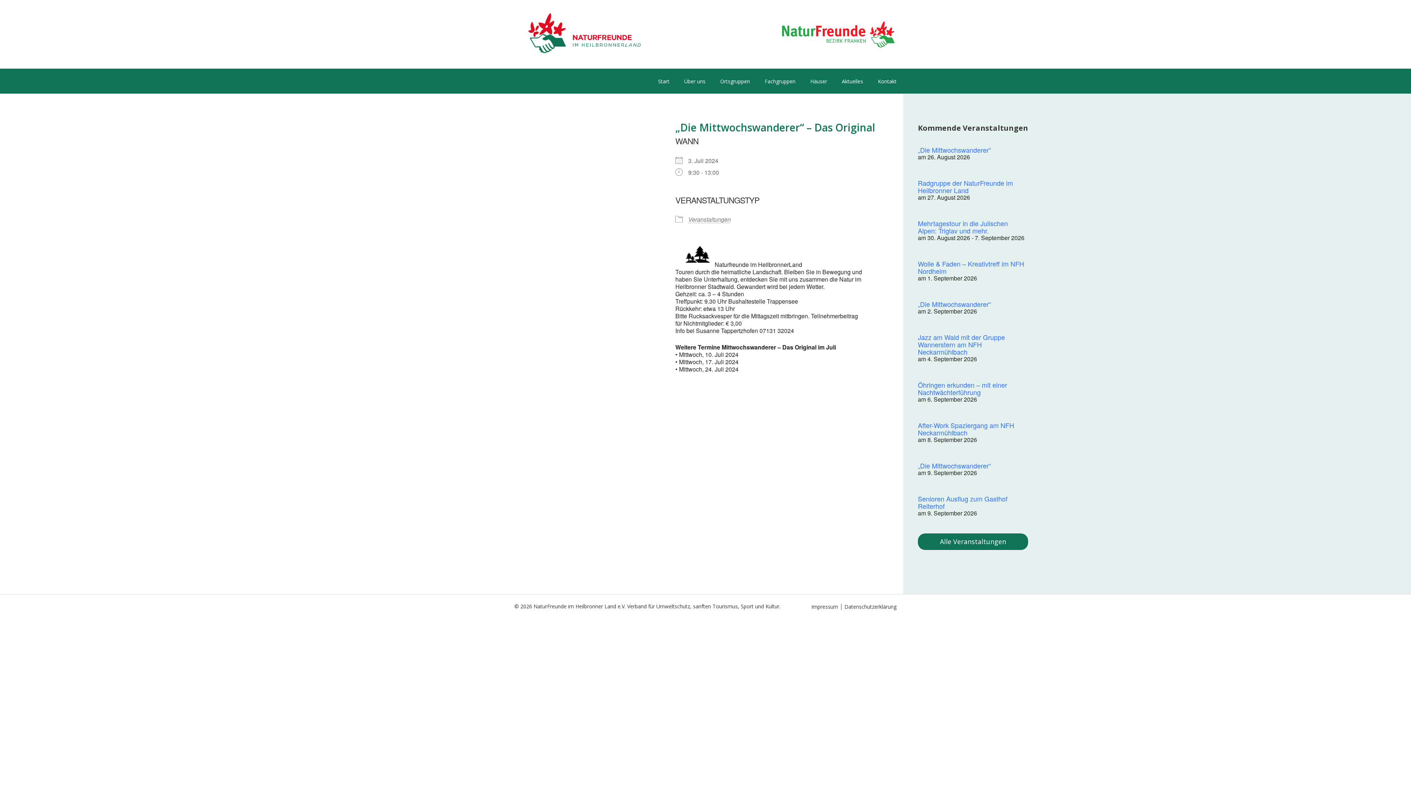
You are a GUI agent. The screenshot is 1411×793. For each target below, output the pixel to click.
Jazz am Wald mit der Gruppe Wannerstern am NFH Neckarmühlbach (961, 344)
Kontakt (887, 81)
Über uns (695, 81)
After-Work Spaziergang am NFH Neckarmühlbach (966, 428)
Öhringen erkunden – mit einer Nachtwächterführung (962, 388)
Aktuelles (852, 81)
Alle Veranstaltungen (973, 541)
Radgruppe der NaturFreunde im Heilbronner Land (965, 186)
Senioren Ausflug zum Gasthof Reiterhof (963, 502)
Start (663, 81)
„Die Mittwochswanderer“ (954, 149)
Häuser (818, 81)
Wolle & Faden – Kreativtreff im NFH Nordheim (971, 267)
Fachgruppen (780, 81)
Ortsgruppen (735, 81)
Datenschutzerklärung (870, 606)
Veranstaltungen (709, 219)
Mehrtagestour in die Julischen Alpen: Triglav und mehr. (963, 227)
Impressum (824, 606)
